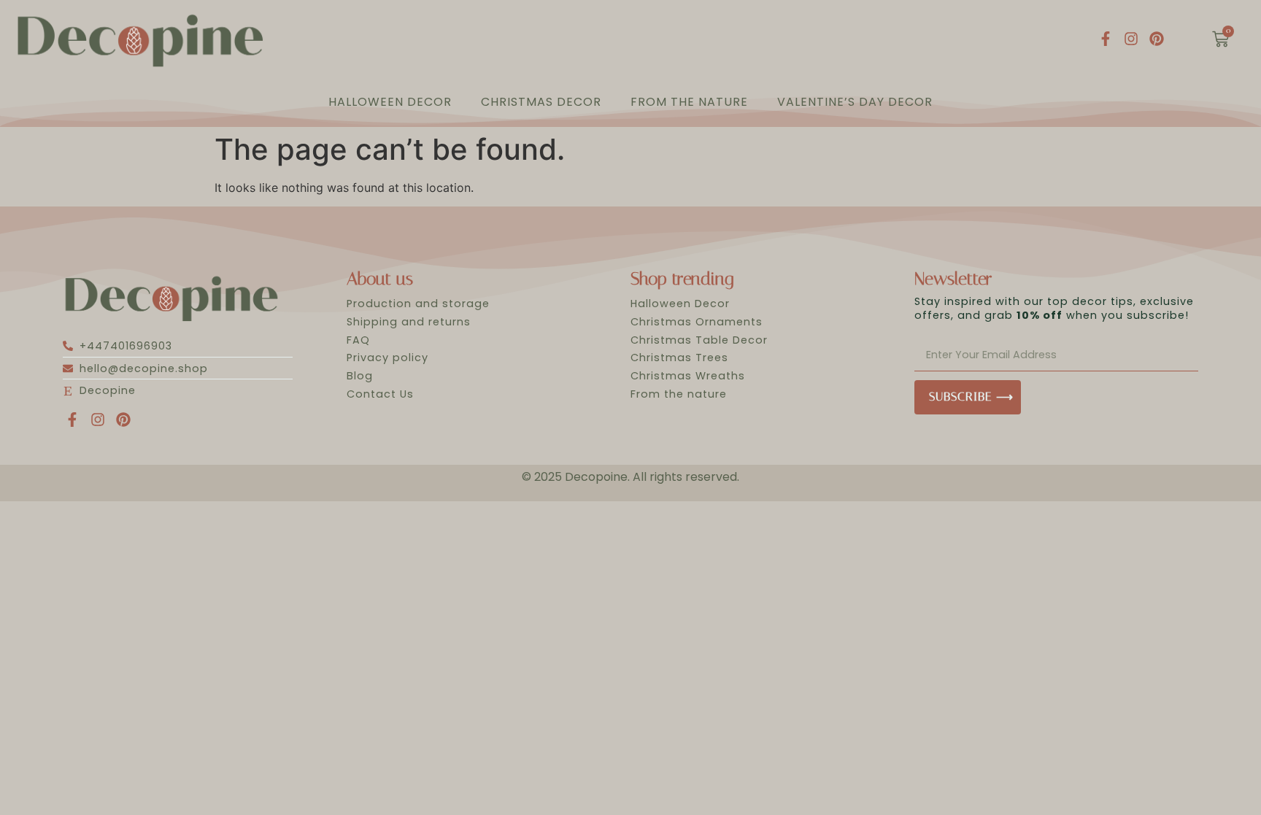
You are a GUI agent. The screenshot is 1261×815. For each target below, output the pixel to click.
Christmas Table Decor (699, 340)
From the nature (689, 101)
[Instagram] (1131, 38)
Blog (360, 375)
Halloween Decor (390, 101)
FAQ (358, 340)
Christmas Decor (541, 101)
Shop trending (681, 279)
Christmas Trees (679, 357)
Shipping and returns (409, 321)
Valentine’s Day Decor (855, 101)
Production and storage (418, 303)
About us (380, 279)
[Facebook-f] (1105, 38)
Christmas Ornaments (696, 321)
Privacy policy (387, 357)
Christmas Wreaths (687, 375)
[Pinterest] (1156, 38)
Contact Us (380, 394)
